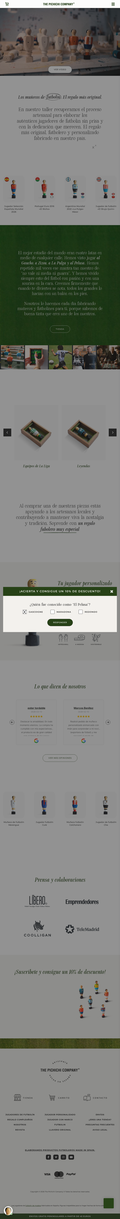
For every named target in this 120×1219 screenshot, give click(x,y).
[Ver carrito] (7, 4)
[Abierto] (113, 4)
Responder (60, 622)
